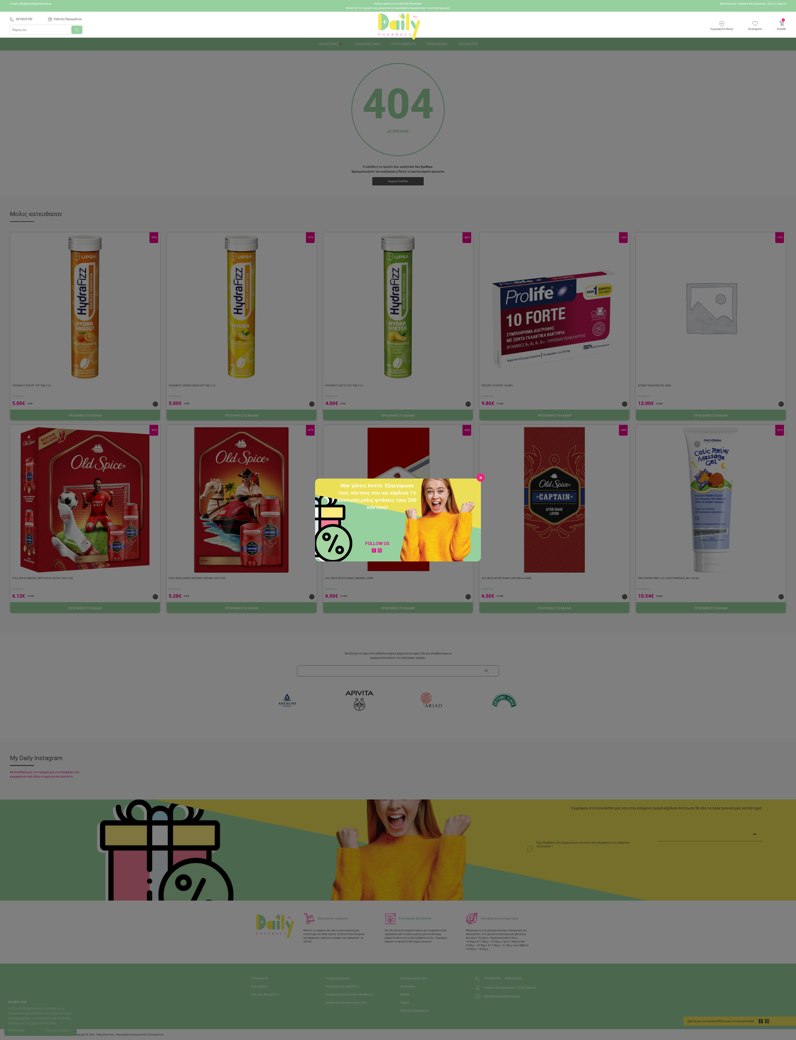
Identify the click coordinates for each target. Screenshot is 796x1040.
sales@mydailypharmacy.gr (34, 3)
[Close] (481, 477)
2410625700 (24, 19)
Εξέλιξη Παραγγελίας (68, 19)
